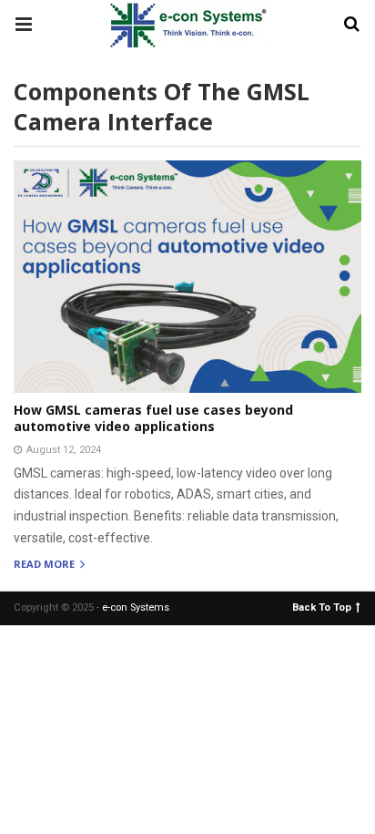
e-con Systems (135, 607)
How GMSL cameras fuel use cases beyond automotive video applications (153, 418)
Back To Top (321, 607)
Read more (45, 565)
